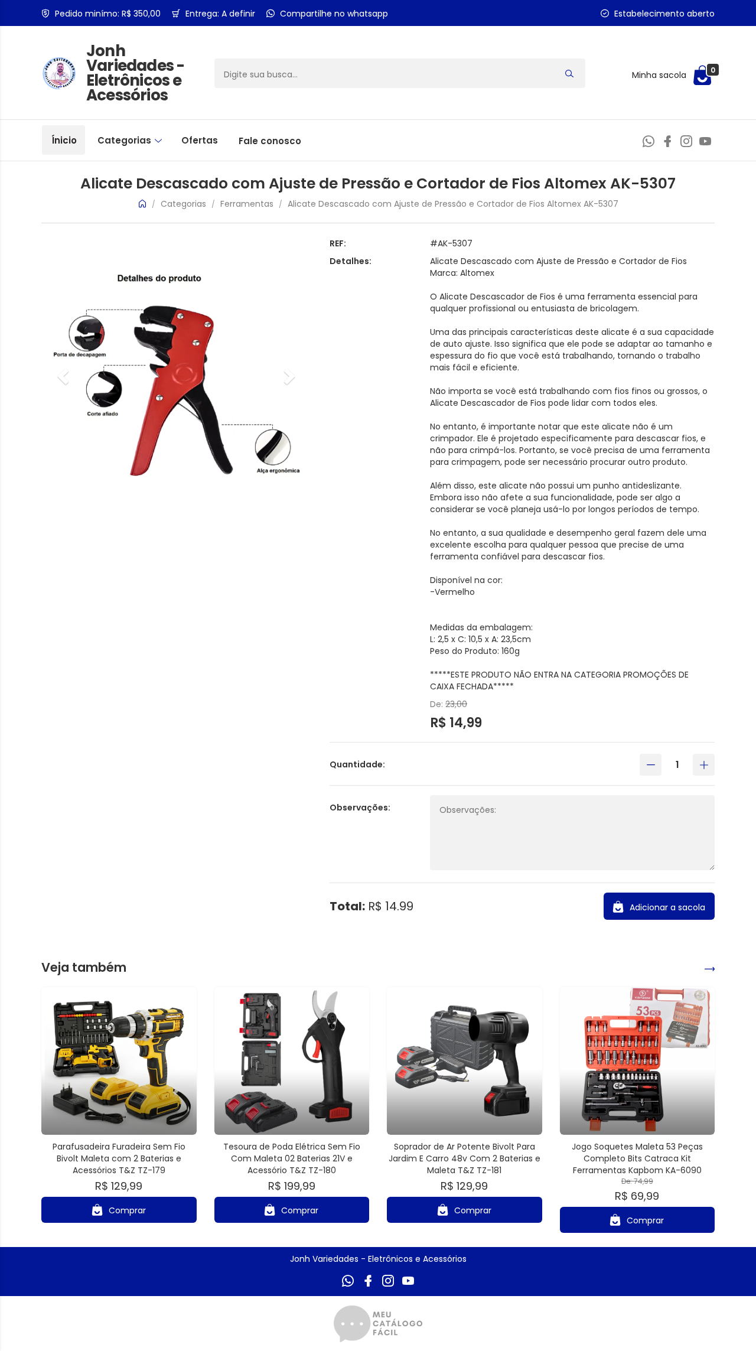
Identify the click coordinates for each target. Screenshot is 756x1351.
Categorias (125, 140)
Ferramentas (248, 204)
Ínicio (64, 140)
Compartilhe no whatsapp (334, 13)
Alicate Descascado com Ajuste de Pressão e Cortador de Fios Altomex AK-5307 (453, 204)
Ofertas (199, 140)
